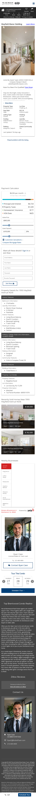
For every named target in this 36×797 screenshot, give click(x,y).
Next (32, 581)
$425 (32, 213)
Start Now (28, 87)
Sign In (25, 250)
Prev (3, 581)
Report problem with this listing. (18, 140)
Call (8, 795)
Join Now (9, 283)
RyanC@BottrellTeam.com (16, 740)
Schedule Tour (24, 795)
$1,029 (31, 207)
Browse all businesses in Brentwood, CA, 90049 (9, 511)
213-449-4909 (19, 560)
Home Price (5, 217)
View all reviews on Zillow (18, 687)
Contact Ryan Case (19, 565)
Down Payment (6, 228)
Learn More (30, 24)
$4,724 (31, 204)
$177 (32, 210)
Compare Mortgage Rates (11, 242)
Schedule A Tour (17, 590)
